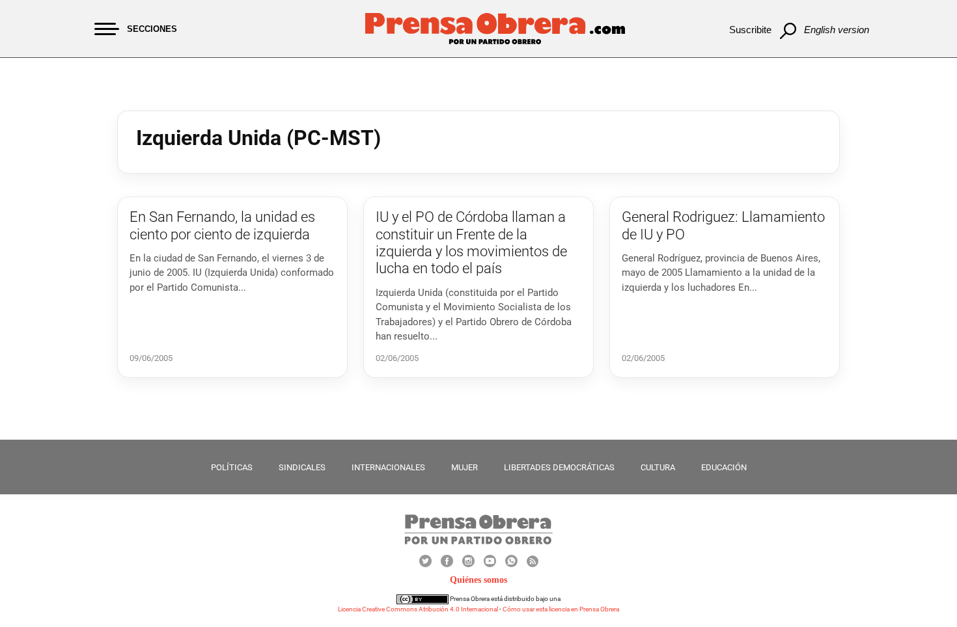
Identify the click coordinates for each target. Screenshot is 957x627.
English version (836, 29)
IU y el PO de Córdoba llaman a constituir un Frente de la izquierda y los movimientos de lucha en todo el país (471, 242)
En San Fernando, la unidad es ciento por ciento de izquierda (222, 225)
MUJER (464, 467)
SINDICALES (302, 467)
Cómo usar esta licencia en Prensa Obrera (561, 609)
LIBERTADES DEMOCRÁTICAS (559, 467)
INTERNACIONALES (388, 467)
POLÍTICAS (232, 467)
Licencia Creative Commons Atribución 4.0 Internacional (418, 609)
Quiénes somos (478, 580)
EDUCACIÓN (724, 467)
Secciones (152, 29)
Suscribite (750, 29)
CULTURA (658, 467)
